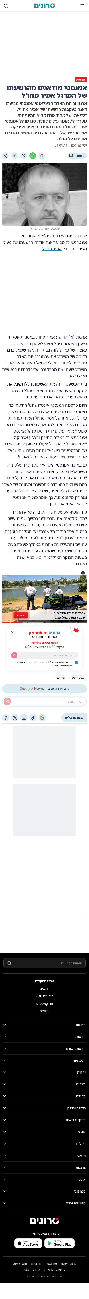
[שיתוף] (5, 155)
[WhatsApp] (32, 155)
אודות (36, 1269)
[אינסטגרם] (24, 717)
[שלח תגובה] (7, 701)
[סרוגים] (44, 1221)
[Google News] (42, 717)
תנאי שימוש (20, 1264)
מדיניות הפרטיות (54, 1269)
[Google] (41, 155)
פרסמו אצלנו (68, 1264)
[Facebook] (14, 155)
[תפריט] (82, 6)
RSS (26, 1269)
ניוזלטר (45, 1011)
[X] (23, 155)
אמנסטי (57, 405)
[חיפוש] (5, 5)
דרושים (45, 988)
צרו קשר (52, 1264)
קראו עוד (20, 615)
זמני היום (36, 1264)
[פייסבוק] (6, 717)
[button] (83, 573)
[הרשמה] (14, 655)
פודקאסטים (44, 1003)
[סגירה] (13, 633)
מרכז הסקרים (44, 981)
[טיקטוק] (33, 717)
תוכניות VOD (44, 996)
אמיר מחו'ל (52, 249)
